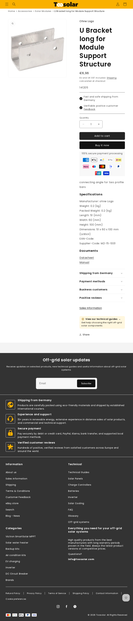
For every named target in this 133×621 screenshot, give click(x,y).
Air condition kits (16, 555)
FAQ (70, 509)
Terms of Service (57, 593)
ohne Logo (86, 21)
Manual (84, 262)
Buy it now (102, 145)
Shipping (112, 77)
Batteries (73, 491)
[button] (6, 4)
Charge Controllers (79, 484)
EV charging (13, 561)
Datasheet (86, 258)
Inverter (73, 497)
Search (10, 509)
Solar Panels (75, 478)
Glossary (73, 515)
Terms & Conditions (18, 491)
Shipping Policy (81, 593)
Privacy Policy (34, 593)
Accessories (25, 11)
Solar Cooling (76, 503)
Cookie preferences (16, 599)
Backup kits (12, 548)
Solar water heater (17, 542)
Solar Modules (43, 11)
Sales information (16, 478)
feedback (89, 109)
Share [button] (86, 334)
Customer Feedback (18, 497)
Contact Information (107, 593)
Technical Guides (78, 472)
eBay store (12, 503)
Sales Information (90, 308)
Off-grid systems (78, 522)
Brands (10, 580)
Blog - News (13, 515)
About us (11, 472)
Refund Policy (13, 593)
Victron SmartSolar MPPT (21, 536)
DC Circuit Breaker (17, 573)
